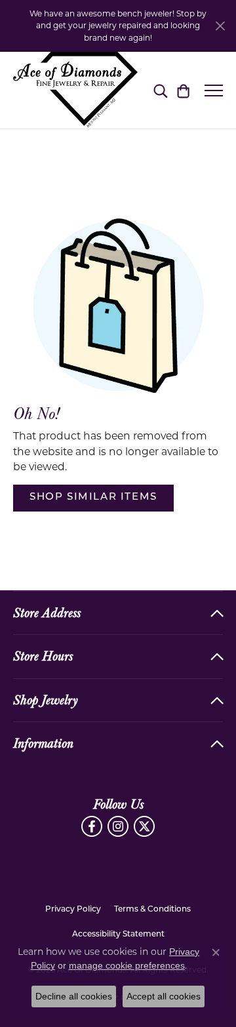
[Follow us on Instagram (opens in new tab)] (118, 826)
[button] (160, 90)
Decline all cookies (73, 996)
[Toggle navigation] (213, 90)
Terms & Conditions (152, 910)
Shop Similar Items (93, 497)
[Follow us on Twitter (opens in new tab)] (144, 826)
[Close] (220, 26)
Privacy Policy (73, 910)
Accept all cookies (164, 996)
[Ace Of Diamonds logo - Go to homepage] (75, 90)
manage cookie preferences (127, 965)
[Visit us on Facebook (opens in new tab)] (91, 826)
